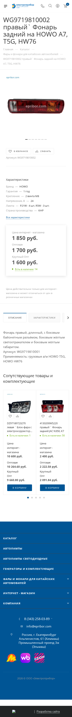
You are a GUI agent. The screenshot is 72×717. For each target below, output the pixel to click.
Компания (11, 603)
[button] (28, 497)
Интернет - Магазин (19, 593)
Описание (15, 317)
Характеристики (44, 317)
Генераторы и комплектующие (28, 569)
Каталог (10, 538)
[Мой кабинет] (57, 6)
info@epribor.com (38, 626)
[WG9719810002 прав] (36, 106)
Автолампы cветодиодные (25, 558)
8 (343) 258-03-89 (37, 618)
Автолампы (12, 548)
